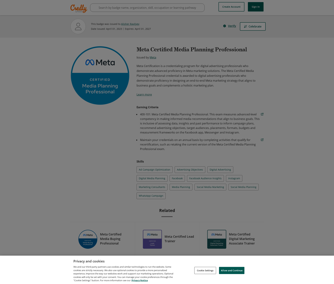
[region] (167, 270)
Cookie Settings (205, 270)
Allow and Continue (231, 270)
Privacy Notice (140, 280)
